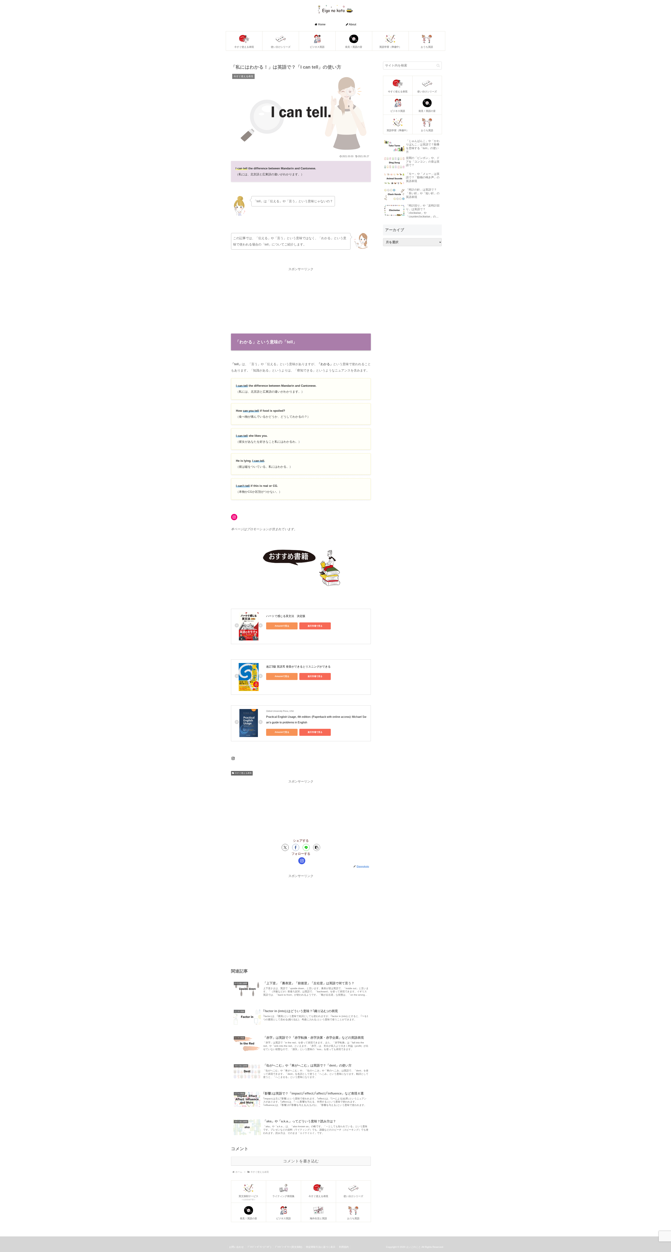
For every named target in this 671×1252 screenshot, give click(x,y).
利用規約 (344, 1247)
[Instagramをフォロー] (301, 860)
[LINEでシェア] (306, 847)
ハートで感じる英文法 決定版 (285, 616)
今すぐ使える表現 (243, 773)
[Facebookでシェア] (295, 847)
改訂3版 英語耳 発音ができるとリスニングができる (298, 666)
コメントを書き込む (301, 1161)
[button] (316, 847)
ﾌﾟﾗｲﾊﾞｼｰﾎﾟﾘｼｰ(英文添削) (288, 1247)
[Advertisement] (301, 296)
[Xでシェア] (285, 847)
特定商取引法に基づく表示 (320, 1247)
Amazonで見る (282, 626)
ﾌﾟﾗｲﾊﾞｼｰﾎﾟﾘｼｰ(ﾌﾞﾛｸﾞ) (259, 1247)
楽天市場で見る (315, 626)
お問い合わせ (236, 1247)
